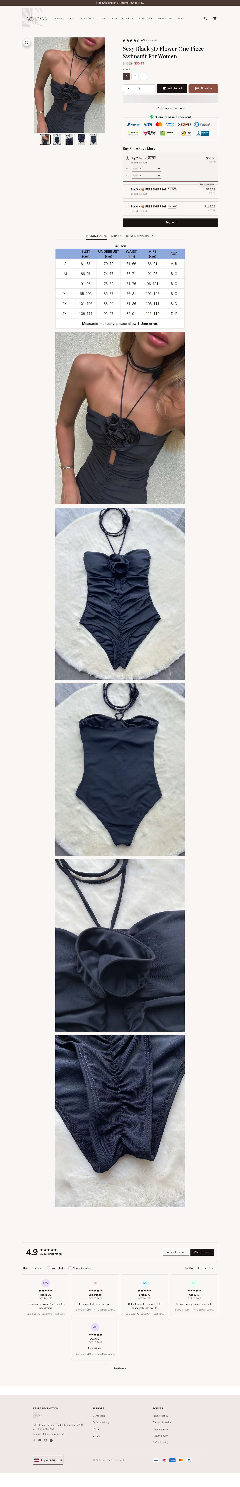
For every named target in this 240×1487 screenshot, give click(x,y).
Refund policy (160, 1442)
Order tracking (101, 1422)
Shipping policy (161, 1429)
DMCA (96, 1435)
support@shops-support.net (48, 1434)
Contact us (99, 1416)
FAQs (96, 1429)
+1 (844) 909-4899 (43, 1429)
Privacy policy (160, 1416)
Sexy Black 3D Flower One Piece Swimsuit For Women (46, 1314)
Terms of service (162, 1422)
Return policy (160, 1435)
